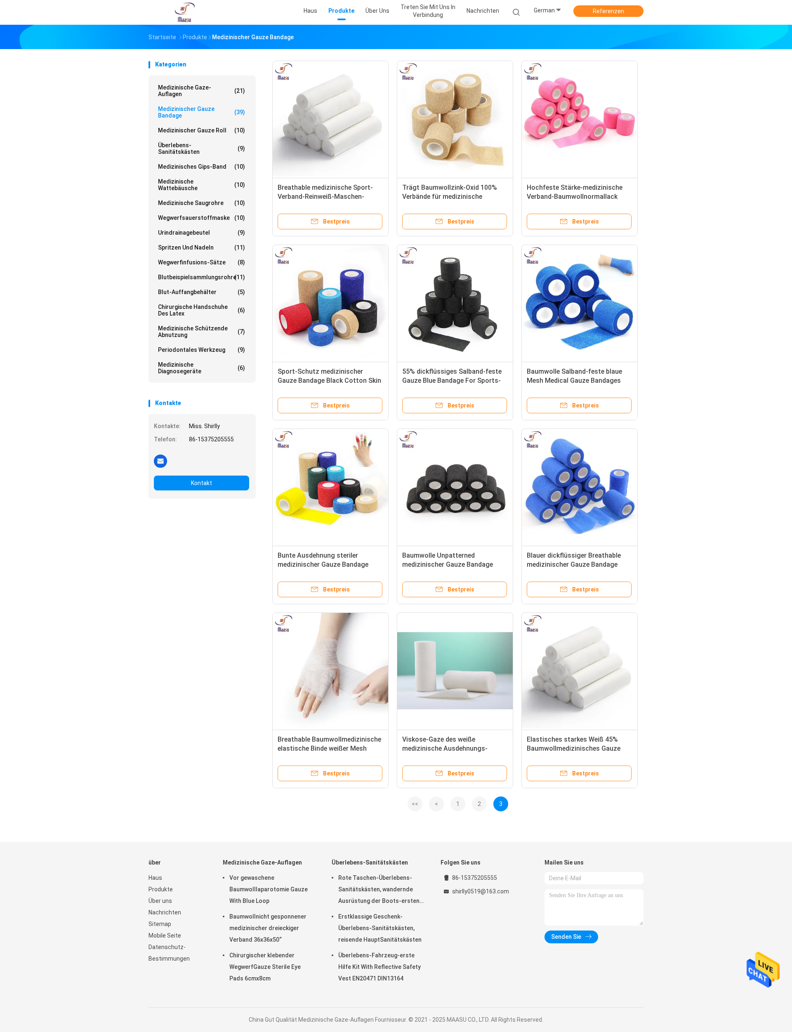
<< (415, 804)
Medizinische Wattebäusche (201, 184)
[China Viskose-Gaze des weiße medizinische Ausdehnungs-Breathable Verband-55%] (455, 670)
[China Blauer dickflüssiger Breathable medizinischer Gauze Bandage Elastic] (579, 486)
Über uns (160, 901)
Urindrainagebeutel (201, 232)
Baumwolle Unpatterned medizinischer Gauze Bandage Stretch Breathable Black (447, 564)
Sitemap (159, 924)
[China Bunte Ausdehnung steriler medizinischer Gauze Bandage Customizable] (330, 486)
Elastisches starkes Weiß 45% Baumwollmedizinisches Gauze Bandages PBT (573, 748)
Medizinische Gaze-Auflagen (201, 90)
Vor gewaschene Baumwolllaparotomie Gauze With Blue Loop (268, 889)
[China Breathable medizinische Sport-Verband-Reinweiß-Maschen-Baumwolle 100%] (330, 119)
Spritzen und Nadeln (201, 247)
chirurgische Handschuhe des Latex (201, 310)
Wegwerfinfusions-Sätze (201, 262)
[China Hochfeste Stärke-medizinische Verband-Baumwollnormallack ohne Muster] (579, 119)
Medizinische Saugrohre (201, 203)
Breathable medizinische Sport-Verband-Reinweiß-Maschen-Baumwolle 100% (325, 197)
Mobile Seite (164, 935)
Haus (155, 877)
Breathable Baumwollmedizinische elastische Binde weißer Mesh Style (329, 748)
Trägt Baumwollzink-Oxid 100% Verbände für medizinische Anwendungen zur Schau (449, 197)
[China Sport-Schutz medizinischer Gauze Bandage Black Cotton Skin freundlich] (330, 302)
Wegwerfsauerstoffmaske (201, 217)
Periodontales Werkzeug (201, 349)
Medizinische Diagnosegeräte (201, 368)
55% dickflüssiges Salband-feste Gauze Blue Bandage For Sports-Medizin (452, 380)
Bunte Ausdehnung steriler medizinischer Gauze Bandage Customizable (323, 564)
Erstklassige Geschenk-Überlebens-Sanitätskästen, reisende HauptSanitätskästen (380, 928)
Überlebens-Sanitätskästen (201, 148)
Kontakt (201, 483)
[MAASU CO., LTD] (184, 12)
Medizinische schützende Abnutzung (201, 331)
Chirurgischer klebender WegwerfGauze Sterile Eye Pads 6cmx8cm (265, 967)
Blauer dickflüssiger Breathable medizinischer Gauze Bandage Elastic (574, 564)
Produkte (160, 889)
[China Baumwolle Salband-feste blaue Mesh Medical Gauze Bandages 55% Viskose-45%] (579, 302)
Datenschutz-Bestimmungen (169, 953)
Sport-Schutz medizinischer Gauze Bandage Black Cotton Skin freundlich (329, 380)
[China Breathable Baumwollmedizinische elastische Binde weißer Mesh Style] (330, 670)
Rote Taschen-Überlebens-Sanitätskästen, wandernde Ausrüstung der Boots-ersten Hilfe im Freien (379, 890)
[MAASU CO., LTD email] (160, 460)
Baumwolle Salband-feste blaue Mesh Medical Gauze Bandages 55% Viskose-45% (574, 380)
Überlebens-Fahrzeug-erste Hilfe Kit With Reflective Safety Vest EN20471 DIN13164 (379, 967)
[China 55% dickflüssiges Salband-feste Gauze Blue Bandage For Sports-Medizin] (455, 302)
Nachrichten (164, 912)
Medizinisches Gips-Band (201, 166)
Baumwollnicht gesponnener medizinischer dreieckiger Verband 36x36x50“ (267, 928)
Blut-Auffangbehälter (201, 292)
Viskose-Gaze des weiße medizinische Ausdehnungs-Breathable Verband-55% (445, 748)
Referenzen (608, 11)
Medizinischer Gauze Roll (201, 130)
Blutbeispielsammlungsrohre (201, 277)
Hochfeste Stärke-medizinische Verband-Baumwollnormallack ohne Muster (574, 197)
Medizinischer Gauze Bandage (201, 112)
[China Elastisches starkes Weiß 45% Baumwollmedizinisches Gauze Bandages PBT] (579, 670)
